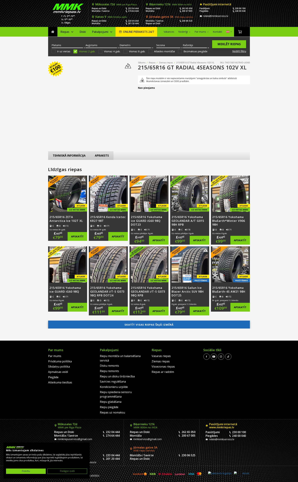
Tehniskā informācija (69, 155)
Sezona (160, 45)
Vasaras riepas (161, 356)
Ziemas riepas (166, 62)
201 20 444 (133, 23)
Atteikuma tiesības (60, 382)
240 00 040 (240, 10)
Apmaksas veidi (58, 372)
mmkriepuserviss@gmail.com (74, 439)
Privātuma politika (60, 361)
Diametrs (125, 45)
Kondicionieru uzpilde (114, 387)
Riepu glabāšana (110, 402)
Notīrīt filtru (239, 51)
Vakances (169, 31)
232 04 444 (133, 8)
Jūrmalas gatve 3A (171, 17)
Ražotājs (188, 45)
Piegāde (53, 377)
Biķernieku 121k (170, 4)
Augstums (91, 45)
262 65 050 (187, 8)
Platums (56, 45)
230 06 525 (187, 20)
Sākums (52, 32)
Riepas (65, 32)
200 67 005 (187, 10)
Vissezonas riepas (163, 366)
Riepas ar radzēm (163, 372)
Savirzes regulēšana (113, 381)
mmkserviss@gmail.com (147, 439)
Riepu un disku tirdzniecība (117, 376)
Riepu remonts (109, 371)
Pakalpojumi (100, 32)
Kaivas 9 (111, 17)
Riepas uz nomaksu (112, 412)
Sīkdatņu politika (59, 366)
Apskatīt (77, 236)
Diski (83, 32)
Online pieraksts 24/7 (138, 32)
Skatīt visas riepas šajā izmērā (149, 324)
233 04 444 (133, 20)
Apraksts (102, 155)
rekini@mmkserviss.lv (215, 16)
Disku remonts (109, 366)
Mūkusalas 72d (116, 4)
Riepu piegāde (109, 407)
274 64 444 (133, 10)
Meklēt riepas (229, 44)
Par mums (200, 31)
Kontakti (217, 31)
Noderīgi (183, 31)
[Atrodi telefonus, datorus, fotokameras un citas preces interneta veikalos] (241, 473)
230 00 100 (240, 8)
